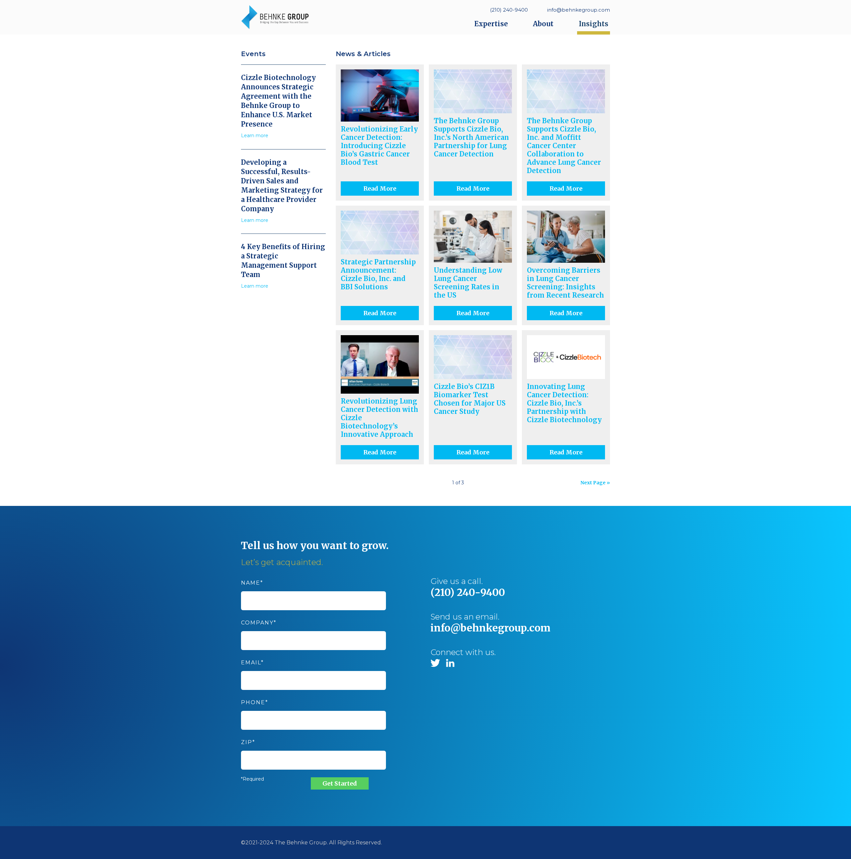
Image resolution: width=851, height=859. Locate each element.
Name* (252, 583)
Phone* (254, 702)
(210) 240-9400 (509, 10)
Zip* (248, 742)
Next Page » (595, 483)
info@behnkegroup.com (578, 10)
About (543, 24)
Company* (259, 623)
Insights (593, 24)
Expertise (491, 24)
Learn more (254, 136)
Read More (379, 188)
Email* (252, 662)
